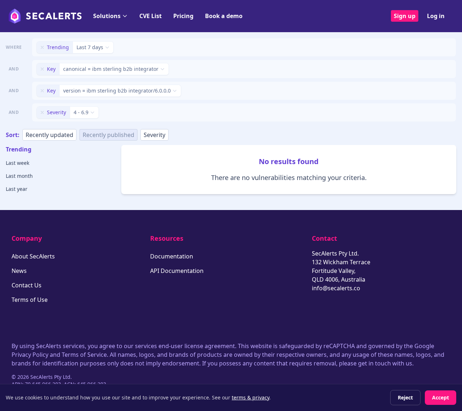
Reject (405, 397)
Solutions (107, 16)
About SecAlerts (33, 256)
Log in (436, 16)
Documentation (171, 256)
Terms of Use (30, 300)
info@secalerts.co (336, 288)
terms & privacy (250, 397)
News (19, 271)
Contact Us (27, 285)
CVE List (150, 16)
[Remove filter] (42, 47)
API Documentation (177, 271)
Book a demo (224, 16)
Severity (154, 135)
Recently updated (49, 135)
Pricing (183, 16)
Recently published (108, 135)
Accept (440, 397)
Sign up (404, 16)
